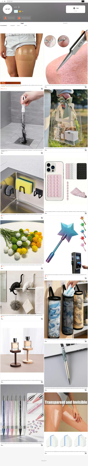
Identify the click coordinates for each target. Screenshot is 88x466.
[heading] (38, 7)
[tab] (22, 23)
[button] (2, 1)
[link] (7, 9)
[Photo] (5, 18)
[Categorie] (5, 1)
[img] (22, 83)
